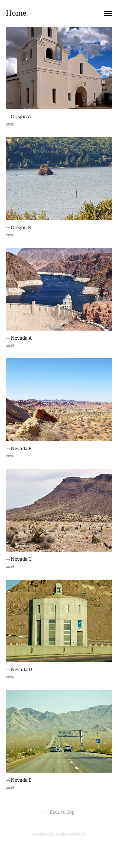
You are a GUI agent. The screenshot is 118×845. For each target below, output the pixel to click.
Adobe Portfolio (70, 834)
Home (16, 13)
